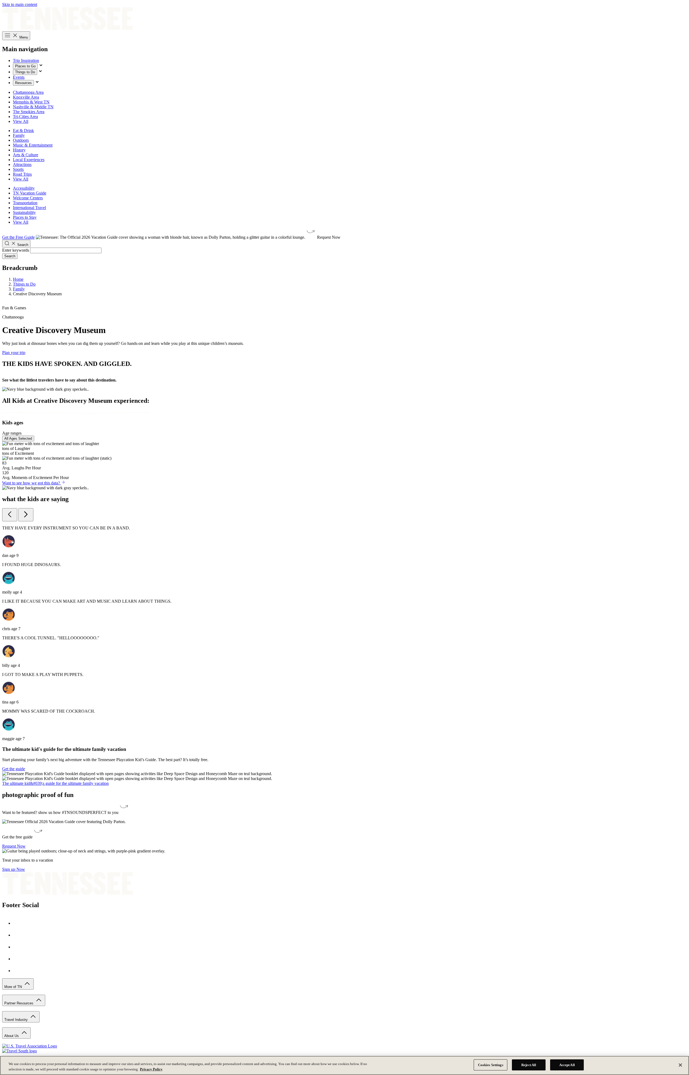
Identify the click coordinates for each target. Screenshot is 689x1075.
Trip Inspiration (26, 60)
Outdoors (21, 140)
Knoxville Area (26, 97)
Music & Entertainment (32, 145)
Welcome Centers (28, 198)
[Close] (680, 1065)
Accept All (567, 1065)
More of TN (13, 987)
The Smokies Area (28, 111)
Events (18, 77)
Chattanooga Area (28, 92)
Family (19, 135)
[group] (344, 624)
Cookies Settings (490, 1065)
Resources (23, 83)
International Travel (29, 207)
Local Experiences (28, 159)
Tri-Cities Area (25, 116)
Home (18, 279)
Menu (23, 37)
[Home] (67, 28)
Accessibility (24, 188)
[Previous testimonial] (9, 514)
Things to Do (25, 72)
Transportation (25, 202)
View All (20, 121)
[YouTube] (18, 958)
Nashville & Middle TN (33, 107)
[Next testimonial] (25, 514)
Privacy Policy (151, 1069)
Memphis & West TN (31, 102)
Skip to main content (19, 4)
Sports (18, 169)
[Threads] (18, 970)
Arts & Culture (25, 154)
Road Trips (22, 174)
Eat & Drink (23, 130)
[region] (344, 1065)
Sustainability (24, 212)
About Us (12, 1036)
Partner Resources (19, 1003)
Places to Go (25, 66)
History (19, 150)
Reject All (528, 1065)
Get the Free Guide (18, 237)
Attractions (22, 164)
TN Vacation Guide (29, 193)
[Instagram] (18, 935)
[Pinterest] (18, 947)
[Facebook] (18, 923)
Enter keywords (15, 250)
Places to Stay (25, 217)
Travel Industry (16, 1020)
